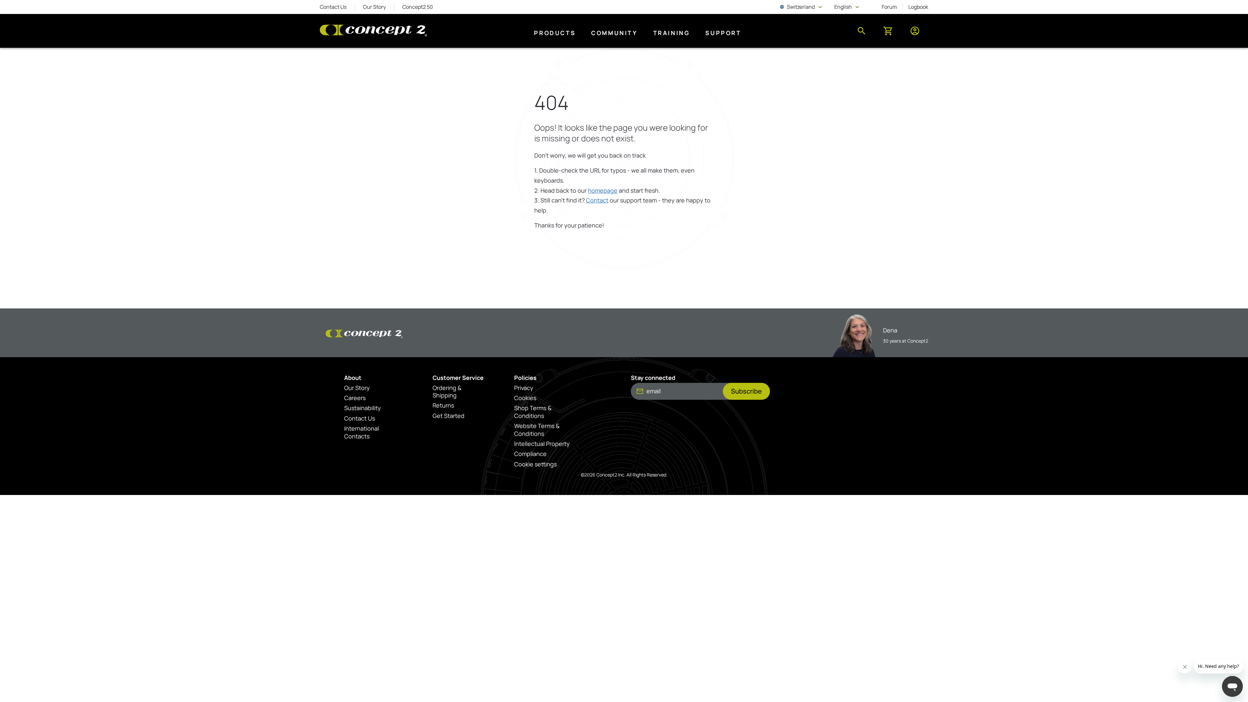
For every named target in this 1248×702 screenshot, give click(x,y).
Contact (597, 200)
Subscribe (746, 391)
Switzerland (802, 6)
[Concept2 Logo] (373, 31)
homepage (603, 190)
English (847, 6)
